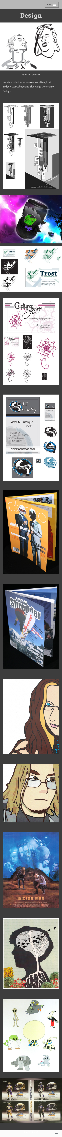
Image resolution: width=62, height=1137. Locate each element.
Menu (52, 5)
